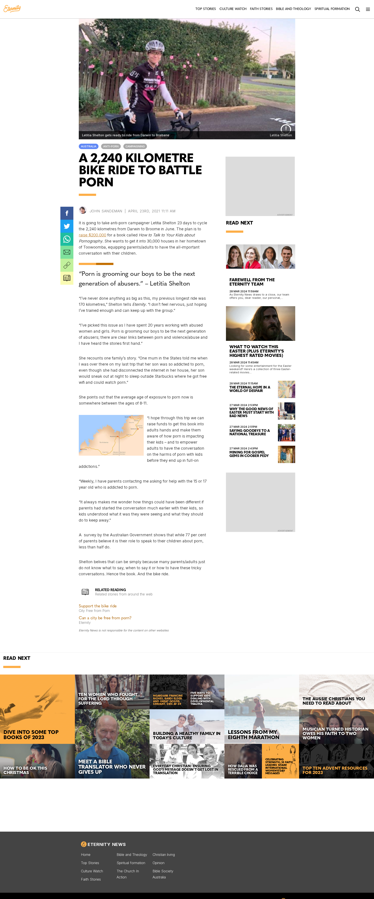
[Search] (357, 9)
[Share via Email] (66, 252)
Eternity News (107, 844)
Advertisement (285, 215)
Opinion (158, 863)
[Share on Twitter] (66, 226)
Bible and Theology (132, 854)
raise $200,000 (92, 235)
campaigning (135, 146)
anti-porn (111, 146)
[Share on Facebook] (66, 213)
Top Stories (90, 863)
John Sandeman (106, 211)
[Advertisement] (260, 502)
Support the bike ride (98, 606)
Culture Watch (92, 871)
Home (85, 854)
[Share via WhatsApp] (66, 239)
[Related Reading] (66, 278)
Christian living (164, 854)
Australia (88, 146)
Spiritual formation (131, 863)
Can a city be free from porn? (105, 618)
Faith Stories (91, 879)
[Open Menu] (368, 9)
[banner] (12, 9)
